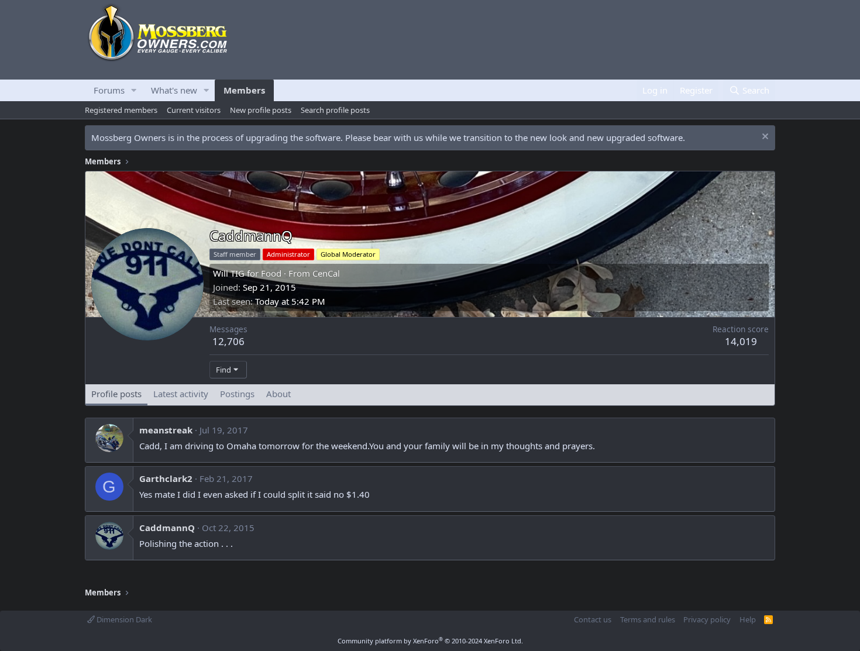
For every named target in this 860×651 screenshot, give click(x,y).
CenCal (326, 273)
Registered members (121, 110)
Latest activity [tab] (180, 393)
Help (747, 619)
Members (244, 90)
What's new (174, 90)
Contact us (592, 619)
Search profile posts (335, 110)
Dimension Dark (123, 619)
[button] (134, 90)
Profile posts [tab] (116, 393)
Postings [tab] (237, 393)
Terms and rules (647, 619)
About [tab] (278, 393)
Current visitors (194, 110)
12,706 (228, 341)
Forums (109, 90)
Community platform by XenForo (430, 640)
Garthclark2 (165, 478)
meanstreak (165, 430)
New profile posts (260, 110)
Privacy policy (707, 619)
